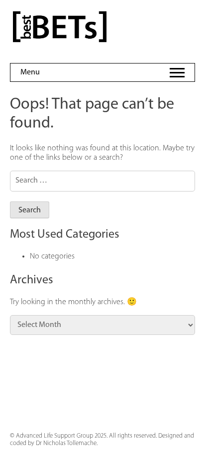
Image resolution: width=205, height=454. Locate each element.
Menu (30, 72)
